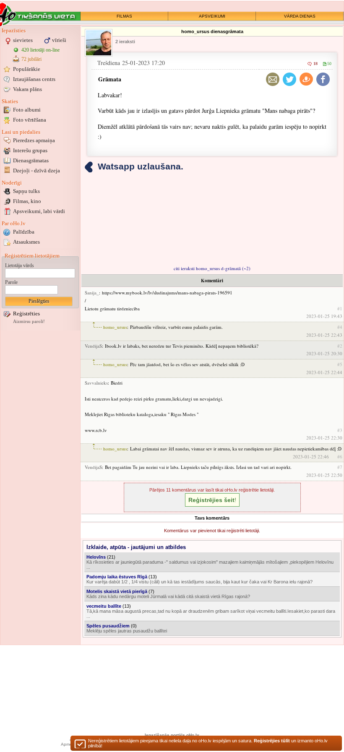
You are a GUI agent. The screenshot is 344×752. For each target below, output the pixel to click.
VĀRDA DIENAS (299, 16)
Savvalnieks (96, 383)
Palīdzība (23, 232)
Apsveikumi (39, 211)
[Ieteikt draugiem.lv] (306, 79)
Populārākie (26, 69)
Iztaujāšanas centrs (34, 79)
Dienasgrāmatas (31, 160)
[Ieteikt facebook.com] (323, 79)
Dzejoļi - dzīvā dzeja (36, 170)
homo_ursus (115, 327)
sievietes (23, 40)
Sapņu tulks (26, 191)
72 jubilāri (31, 59)
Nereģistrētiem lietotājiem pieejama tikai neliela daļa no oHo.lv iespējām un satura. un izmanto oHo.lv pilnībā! (208, 743)
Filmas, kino (27, 201)
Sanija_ (92, 292)
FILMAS (124, 16)
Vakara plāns (27, 89)
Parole (11, 282)
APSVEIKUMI (212, 16)
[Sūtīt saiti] (272, 79)
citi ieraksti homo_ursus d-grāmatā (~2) (212, 268)
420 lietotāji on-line (40, 50)
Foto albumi (27, 110)
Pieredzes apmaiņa (34, 140)
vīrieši (59, 40)
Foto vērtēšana (29, 120)
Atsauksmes (26, 242)
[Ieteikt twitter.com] (289, 79)
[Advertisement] (40, 458)
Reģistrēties (26, 313)
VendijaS (93, 346)
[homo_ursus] (98, 42)
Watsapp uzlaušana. (140, 166)
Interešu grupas (30, 150)
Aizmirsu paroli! (29, 321)
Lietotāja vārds (19, 265)
